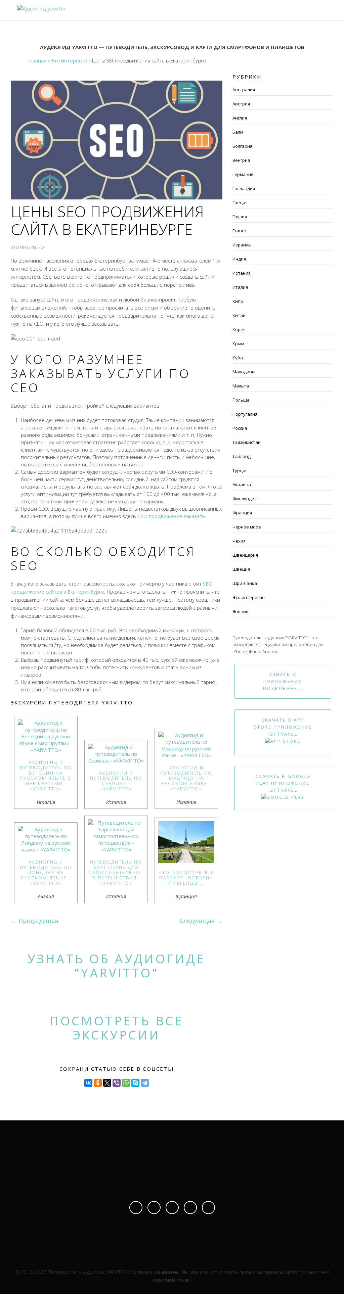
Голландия (243, 188)
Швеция (241, 569)
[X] (107, 1083)
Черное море (246, 527)
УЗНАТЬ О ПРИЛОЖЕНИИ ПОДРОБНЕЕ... (282, 681)
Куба (237, 358)
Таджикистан (246, 442)
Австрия (241, 104)
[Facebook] (135, 1207)
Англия (239, 118)
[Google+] (208, 1207)
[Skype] (135, 1083)
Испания (241, 273)
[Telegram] (145, 1083)
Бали (237, 132)
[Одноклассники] (98, 1083)
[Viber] (117, 1083)
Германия (242, 174)
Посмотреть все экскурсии (116, 1028)
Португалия (244, 414)
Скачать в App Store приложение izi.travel (283, 727)
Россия (239, 428)
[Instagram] (154, 1207)
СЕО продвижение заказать (171, 516)
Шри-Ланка (244, 583)
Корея (239, 329)
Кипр (237, 301)
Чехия (239, 541)
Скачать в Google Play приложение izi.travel (283, 783)
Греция (240, 202)
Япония (240, 611)
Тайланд (241, 456)
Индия (239, 259)
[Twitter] (190, 1207)
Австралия (243, 90)
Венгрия (241, 160)
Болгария (242, 146)
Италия (240, 287)
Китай (239, 315)
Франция (242, 513)
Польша (241, 400)
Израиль (241, 245)
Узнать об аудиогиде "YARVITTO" (117, 966)
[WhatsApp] (126, 1083)
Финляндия (244, 499)
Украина (241, 484)
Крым (238, 343)
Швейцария (245, 555)
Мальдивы (243, 372)
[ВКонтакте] (88, 1083)
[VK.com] (172, 1207)
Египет (239, 231)
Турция (240, 470)
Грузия (239, 217)
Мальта (240, 386)
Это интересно (248, 597)
